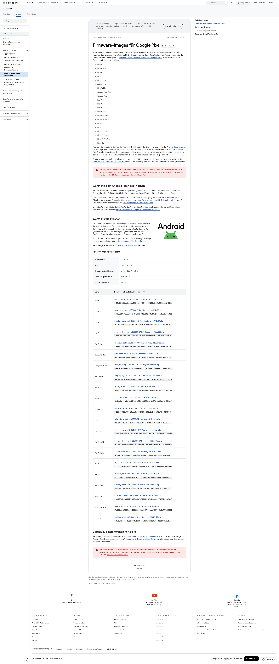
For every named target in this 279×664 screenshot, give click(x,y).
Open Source (36, 630)
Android (35, 619)
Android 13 (159, 633)
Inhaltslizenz (151, 577)
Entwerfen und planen (47, 3)
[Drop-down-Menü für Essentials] (34, 2)
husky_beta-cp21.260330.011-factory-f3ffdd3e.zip (136, 397)
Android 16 (159, 623)
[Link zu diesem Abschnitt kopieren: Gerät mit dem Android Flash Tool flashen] (147, 186)
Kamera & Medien (79, 630)
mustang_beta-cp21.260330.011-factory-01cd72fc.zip (138, 495)
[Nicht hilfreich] (184, 37)
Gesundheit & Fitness (80, 626)
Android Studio (259, 3)
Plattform (8, 9)
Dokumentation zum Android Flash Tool (138, 203)
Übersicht (6, 14)
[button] (13, 50)
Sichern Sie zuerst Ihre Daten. (117, 555)
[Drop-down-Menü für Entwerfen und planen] (59, 2)
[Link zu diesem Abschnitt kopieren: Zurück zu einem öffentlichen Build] (138, 532)
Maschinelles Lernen (80, 623)
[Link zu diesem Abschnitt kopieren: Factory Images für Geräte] (122, 252)
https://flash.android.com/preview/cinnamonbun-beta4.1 (138, 210)
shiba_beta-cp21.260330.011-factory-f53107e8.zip (136, 386)
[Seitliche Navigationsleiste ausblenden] (26, 660)
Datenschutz (77, 633)
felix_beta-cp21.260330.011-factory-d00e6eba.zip (136, 365)
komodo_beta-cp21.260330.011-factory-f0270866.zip (138, 441)
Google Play (85, 3)
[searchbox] (15, 21)
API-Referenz (201, 626)
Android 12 (159, 637)
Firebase (79, 649)
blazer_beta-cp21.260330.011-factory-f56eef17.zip (137, 484)
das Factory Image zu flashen (151, 536)
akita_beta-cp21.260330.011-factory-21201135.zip (136, 408)
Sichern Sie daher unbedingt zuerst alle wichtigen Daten (140, 58)
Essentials (27, 3)
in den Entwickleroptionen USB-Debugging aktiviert (156, 200)
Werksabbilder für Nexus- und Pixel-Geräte (139, 539)
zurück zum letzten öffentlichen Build (123, 245)
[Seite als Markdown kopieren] (170, 45)
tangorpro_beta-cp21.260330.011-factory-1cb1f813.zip (138, 376)
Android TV (118, 633)
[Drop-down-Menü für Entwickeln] (75, 2)
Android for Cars (120, 630)
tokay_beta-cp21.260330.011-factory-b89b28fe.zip (137, 419)
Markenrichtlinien (56, 659)
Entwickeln (68, 3)
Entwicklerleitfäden (203, 623)
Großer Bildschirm (120, 619)
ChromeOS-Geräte (121, 626)
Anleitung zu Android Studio (206, 619)
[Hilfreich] (181, 37)
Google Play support (245, 626)
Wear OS (117, 623)
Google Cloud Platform (95, 649)
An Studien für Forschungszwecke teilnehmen (254, 630)
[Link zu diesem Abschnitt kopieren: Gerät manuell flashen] (122, 219)
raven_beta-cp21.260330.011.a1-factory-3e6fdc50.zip (138, 310)
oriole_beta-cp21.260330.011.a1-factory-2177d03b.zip (138, 299)
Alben (18, 14)
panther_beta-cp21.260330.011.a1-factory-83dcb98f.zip (139, 332)
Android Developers (99, 37)
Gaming (76, 619)
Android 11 (159, 640)
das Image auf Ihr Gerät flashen (133, 241)
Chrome (69, 649)
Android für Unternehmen (41, 623)
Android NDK (201, 633)
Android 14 (159, 630)
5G (74, 637)
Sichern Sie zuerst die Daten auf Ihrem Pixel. (130, 175)
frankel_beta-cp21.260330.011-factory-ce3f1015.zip (137, 474)
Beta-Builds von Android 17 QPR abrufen (109, 162)
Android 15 (159, 626)
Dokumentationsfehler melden (248, 623)
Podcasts (35, 640)
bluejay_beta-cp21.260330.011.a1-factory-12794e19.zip (138, 321)
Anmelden (272, 3)
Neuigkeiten (36, 633)
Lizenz (45, 659)
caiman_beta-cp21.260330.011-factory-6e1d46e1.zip (137, 430)
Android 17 (159, 619)
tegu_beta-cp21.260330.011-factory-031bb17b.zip (136, 463)
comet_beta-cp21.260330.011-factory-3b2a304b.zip (137, 452)
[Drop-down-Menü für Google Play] (93, 2)
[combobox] (217, 3)
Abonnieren (251, 659)
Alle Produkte (112, 649)
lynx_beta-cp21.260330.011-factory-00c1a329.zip (136, 354)
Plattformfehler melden (246, 619)
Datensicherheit (37, 626)
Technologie (31, 14)
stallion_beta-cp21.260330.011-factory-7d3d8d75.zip (137, 517)
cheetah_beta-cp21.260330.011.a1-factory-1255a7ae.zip (139, 343)
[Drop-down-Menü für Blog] (108, 2)
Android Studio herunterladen (207, 630)
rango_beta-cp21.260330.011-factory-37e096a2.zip (137, 506)
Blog (103, 3)
